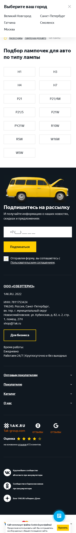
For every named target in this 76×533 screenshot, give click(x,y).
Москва (9, 29)
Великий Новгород (17, 16)
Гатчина (9, 23)
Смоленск (47, 23)
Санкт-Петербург (52, 16)
